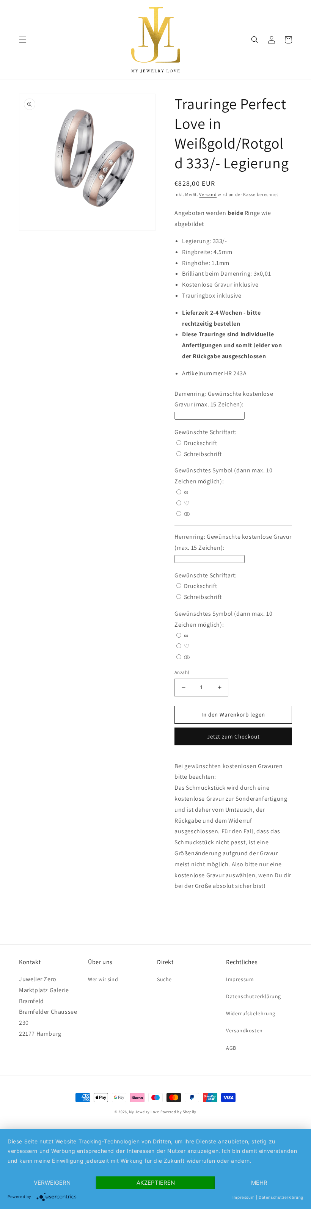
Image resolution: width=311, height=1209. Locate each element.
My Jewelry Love (144, 1111)
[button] (22, 39)
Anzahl (181, 672)
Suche (164, 979)
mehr (259, 1182)
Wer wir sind (103, 979)
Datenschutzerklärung (253, 996)
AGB (231, 1047)
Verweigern (52, 1182)
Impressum (240, 979)
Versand (208, 194)
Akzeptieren (156, 1182)
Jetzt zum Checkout (233, 736)
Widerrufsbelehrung (250, 1013)
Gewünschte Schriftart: (206, 432)
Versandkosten (244, 1030)
